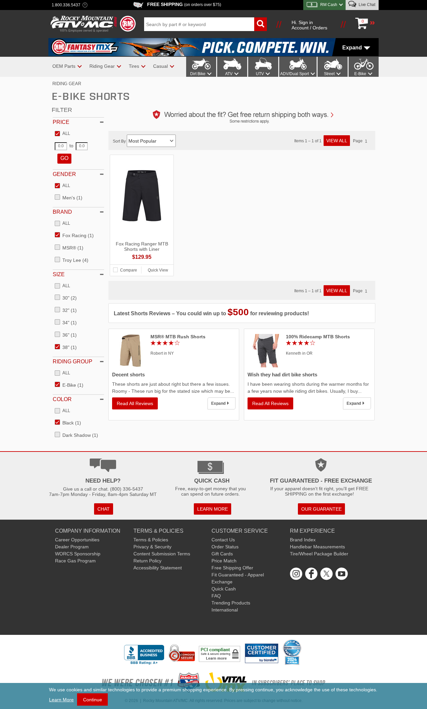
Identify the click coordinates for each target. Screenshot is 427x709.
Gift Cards (222, 553)
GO (64, 158)
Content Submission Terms (161, 553)
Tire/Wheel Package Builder (319, 553)
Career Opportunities (77, 539)
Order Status (225, 546)
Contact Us (223, 539)
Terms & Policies (150, 539)
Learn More (61, 699)
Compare (128, 270)
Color (62, 399)
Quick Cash (223, 588)
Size (59, 274)
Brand (62, 212)
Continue (92, 699)
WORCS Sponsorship (77, 553)
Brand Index (303, 539)
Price (61, 122)
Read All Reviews (135, 403)
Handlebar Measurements (317, 546)
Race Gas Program (75, 560)
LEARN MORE (212, 509)
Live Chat (366, 4)
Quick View (158, 270)
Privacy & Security (152, 546)
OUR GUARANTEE (321, 509)
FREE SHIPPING (184, 4)
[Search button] (260, 24)
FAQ (216, 595)
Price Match (224, 560)
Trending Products (230, 602)
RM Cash (328, 4)
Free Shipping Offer (232, 567)
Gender (64, 174)
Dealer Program (72, 546)
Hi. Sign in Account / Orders (309, 25)
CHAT (103, 509)
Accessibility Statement (157, 567)
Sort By (120, 141)
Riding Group (72, 361)
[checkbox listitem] (62, 134)
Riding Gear (66, 83)
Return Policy (147, 560)
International (224, 609)
